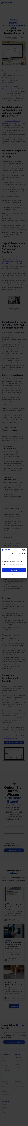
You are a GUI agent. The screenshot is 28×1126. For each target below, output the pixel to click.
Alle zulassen (14, 570)
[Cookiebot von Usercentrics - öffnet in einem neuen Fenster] (20, 550)
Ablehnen (14, 575)
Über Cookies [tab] (22, 553)
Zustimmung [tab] (5, 553)
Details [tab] (14, 553)
